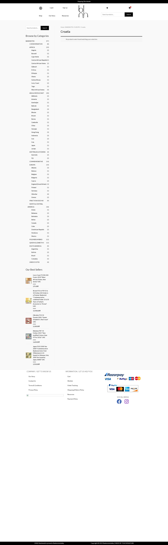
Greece (33, 197)
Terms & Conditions (35, 385)
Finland (33, 187)
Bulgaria (34, 177)
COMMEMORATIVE (36, 161)
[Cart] (129, 8)
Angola (33, 50)
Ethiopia (34, 73)
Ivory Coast (35, 83)
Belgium (34, 174)
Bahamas (34, 213)
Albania (33, 168)
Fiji (32, 158)
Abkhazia (34, 96)
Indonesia (34, 135)
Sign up (65, 8)
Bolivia (33, 252)
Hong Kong (35, 132)
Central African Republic (39, 60)
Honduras (34, 233)
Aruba (33, 210)
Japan (33, 145)
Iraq (32, 142)
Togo (33, 86)
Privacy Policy (33, 390)
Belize (33, 220)
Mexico (33, 236)
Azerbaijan (34, 102)
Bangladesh (35, 109)
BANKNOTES (30, 41)
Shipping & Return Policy (75, 390)
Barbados (34, 216)
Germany (34, 191)
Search (129, 14)
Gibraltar (34, 194)
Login (51, 8)
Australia (34, 155)
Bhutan (33, 112)
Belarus (33, 171)
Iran (32, 139)
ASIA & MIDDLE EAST (36, 93)
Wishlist (70, 381)
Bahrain (33, 106)
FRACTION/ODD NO (36, 200)
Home (62, 27)
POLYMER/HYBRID (35, 239)
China (33, 125)
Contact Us (32, 381)
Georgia (34, 129)
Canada (33, 223)
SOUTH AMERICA (35, 246)
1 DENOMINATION (35, 44)
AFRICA (32, 47)
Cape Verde (35, 57)
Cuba (33, 226)
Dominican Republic (37, 229)
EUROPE (32, 165)
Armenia (34, 99)
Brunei (33, 116)
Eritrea (33, 70)
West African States (37, 90)
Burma (33, 119)
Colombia (34, 259)
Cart (68, 376)
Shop (40, 16)
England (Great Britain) (38, 184)
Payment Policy (72, 399)
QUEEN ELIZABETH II (36, 243)
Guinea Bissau (36, 80)
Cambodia (34, 122)
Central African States (38, 63)
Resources (65, 16)
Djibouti (34, 67)
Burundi (33, 53)
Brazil (33, 255)
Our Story (52, 16)
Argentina (34, 249)
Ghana (33, 76)
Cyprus (33, 181)
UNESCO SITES (34, 262)
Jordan (33, 149)
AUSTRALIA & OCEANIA (37, 152)
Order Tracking (72, 385)
